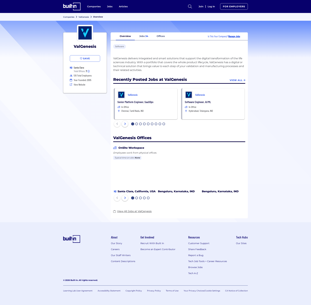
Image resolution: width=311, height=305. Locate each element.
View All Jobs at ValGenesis (134, 211)
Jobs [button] (143, 36)
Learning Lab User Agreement (77, 290)
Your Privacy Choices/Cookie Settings (202, 290)
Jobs (109, 6)
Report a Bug (195, 255)
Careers (115, 249)
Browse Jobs (195, 267)
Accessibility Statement (109, 290)
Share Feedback (197, 249)
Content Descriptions (123, 261)
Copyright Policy (134, 290)
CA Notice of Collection (236, 290)
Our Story (116, 243)
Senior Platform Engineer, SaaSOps (135, 102)
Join (201, 6)
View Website (79, 84)
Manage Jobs (234, 36)
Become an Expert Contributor (157, 249)
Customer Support (198, 243)
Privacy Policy (154, 290)
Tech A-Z (193, 273)
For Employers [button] (234, 6)
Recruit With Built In (152, 243)
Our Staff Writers (121, 255)
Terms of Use (172, 290)
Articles (123, 6)
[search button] (190, 6)
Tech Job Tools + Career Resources (207, 261)
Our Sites (241, 243)
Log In (211, 6)
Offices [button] (161, 36)
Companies (94, 6)
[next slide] (125, 124)
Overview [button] (125, 36)
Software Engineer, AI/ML (198, 102)
